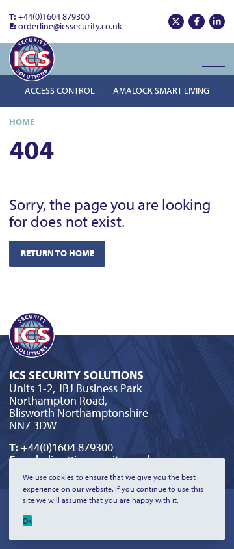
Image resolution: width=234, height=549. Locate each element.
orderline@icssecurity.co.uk (65, 26)
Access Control (60, 90)
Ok (27, 521)
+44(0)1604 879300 (49, 16)
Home (21, 121)
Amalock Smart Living (161, 90)
